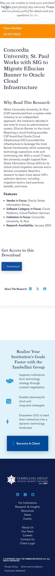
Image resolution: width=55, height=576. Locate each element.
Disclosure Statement (15, 570)
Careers (27, 535)
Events (27, 518)
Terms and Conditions (31, 566)
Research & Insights (27, 507)
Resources (27, 510)
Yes (31, 15)
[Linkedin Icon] (17, 494)
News (27, 514)
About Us (27, 527)
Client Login (27, 543)
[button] (12, 266)
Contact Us (28, 539)
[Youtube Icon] (32, 494)
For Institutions (27, 503)
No (36, 15)
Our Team (27, 531)
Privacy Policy (11, 566)
